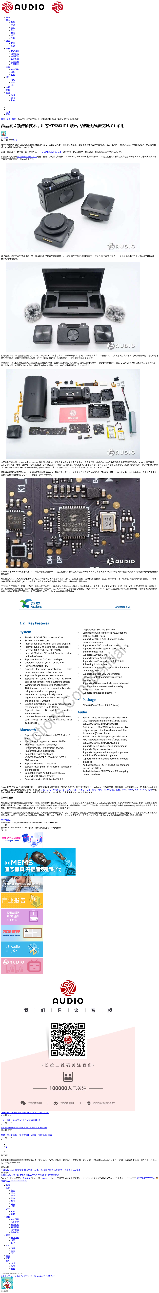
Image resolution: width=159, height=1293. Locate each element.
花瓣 (56, 1170)
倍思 (49, 790)
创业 (13, 30)
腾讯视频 (28, 1170)
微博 (13, 95)
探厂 (13, 35)
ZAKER (76, 1170)
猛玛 (150, 790)
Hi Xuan (4, 138)
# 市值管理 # (17, 1276)
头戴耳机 (15, 64)
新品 (13, 22)
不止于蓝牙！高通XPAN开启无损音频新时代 (20, 1120)
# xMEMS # (40, 1276)
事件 (13, 28)
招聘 (13, 38)
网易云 (81, 790)
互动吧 (44, 1170)
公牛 (88, 790)
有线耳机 (15, 56)
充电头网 (24, 1175)
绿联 (94, 790)
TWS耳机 (15, 51)
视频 (8, 90)
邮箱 (13, 100)
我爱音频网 (25, 1178)
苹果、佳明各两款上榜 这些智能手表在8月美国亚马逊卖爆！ (27, 1135)
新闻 (8, 20)
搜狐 (21, 1170)
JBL (136, 790)
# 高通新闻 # (51, 1276)
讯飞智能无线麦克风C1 (51, 152)
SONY (143, 790)
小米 (124, 790)
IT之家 (16, 1175)
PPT (12, 85)
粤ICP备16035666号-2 (146, 1178)
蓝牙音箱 (15, 62)
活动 (8, 77)
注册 (8, 112)
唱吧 (100, 790)
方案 (8, 67)
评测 (8, 41)
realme (130, 790)
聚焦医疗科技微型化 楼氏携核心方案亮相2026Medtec (24, 1128)
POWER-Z (32, 1175)
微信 (13, 98)
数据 (13, 33)
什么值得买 (68, 1170)
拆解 (8, 48)
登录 (8, 114)
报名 (13, 80)
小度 (43, 790)
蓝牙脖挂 (15, 54)
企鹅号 (50, 1170)
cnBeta (10, 1175)
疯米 (75, 790)
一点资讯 (36, 1170)
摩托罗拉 (57, 790)
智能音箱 (15, 59)
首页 (8, 17)
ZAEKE (41, 1175)
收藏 (8, 820)
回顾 (13, 82)
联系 (8, 93)
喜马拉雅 (67, 790)
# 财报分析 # (29, 1276)
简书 (60, 1170)
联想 (118, 790)
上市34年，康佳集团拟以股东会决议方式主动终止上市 (25, 1113)
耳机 (13, 43)
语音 (13, 72)
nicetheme (46, 1178)
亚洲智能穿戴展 (52, 1175)
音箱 (13, 46)
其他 (13, 75)
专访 (13, 25)
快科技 (4, 1175)
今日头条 (5, 1170)
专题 (8, 87)
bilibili (11, 1170)
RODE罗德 (109, 790)
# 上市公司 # (6, 1276)
